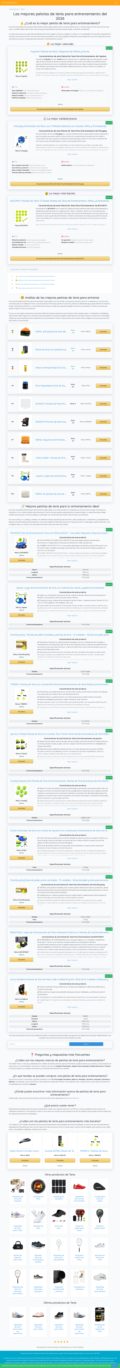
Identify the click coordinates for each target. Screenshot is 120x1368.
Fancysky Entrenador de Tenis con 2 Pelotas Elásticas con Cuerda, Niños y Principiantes (60, 126)
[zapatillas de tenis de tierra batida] (79, 1186)
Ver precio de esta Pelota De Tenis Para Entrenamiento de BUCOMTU (60, 259)
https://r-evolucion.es (86, 1353)
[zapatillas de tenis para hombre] (100, 1276)
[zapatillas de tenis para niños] (58, 1314)
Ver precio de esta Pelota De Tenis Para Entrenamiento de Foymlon (60, 109)
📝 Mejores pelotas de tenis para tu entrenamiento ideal (34, 284)
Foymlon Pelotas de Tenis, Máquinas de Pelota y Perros (60, 51)
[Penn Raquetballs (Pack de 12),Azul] (25, 385)
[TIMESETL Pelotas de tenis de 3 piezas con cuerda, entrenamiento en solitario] (95, 1140)
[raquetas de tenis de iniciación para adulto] (17, 1276)
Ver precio (103, 331)
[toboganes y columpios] (79, 1276)
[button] (72, 80)
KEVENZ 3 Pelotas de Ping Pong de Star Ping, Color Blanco (63, 403)
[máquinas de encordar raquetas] (17, 1186)
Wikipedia (69, 1098)
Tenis (22, 9)
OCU (77, 1098)
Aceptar (114, 1366)
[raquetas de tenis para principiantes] (58, 1244)
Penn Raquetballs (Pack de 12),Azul (52, 385)
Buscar (86, 1044)
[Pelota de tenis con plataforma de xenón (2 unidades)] (25, 349)
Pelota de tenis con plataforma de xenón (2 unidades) (61, 349)
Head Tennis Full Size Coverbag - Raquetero (33, 1150)
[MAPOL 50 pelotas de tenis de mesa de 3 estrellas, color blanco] (25, 493)
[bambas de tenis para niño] (100, 1244)
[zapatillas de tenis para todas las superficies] (17, 1314)
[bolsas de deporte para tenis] (17, 1244)
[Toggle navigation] (115, 3)
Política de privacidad (70, 1353)
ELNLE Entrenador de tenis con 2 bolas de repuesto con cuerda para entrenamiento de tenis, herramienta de (63, 830)
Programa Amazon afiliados (30, 1353)
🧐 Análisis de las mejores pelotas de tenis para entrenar (35, 280)
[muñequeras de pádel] (58, 1186)
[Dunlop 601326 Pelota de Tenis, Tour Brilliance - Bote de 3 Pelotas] (60, 1140)
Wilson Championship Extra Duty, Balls (54, 367)
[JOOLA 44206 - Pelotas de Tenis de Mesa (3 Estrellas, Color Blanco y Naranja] (25, 457)
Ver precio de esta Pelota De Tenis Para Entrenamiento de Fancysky (60, 184)
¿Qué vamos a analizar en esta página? (24, 269)
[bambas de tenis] (38, 1215)
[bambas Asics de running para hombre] (38, 1244)
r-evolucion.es (14, 9)
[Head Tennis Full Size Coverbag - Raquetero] (24, 1140)
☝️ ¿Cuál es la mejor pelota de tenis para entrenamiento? (35, 276)
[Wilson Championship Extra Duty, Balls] (25, 367)
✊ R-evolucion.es (9, 3)
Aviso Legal (58, 1353)
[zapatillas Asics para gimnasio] (38, 1276)
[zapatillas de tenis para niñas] (38, 1314)
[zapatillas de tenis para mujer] (17, 1215)
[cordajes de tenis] (38, 1186)
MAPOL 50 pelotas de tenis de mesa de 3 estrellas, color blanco (66, 494)
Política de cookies (47, 1353)
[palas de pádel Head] (100, 1215)
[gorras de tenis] (58, 1215)
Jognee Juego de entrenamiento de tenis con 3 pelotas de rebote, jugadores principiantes (60, 587)
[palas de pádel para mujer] (79, 1215)
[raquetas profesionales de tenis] (58, 1276)
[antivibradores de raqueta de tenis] (100, 1314)
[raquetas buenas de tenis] (79, 1244)
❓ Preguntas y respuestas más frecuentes (30, 288)
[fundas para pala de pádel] (100, 1186)
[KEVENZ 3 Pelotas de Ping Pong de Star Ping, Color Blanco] (25, 403)
